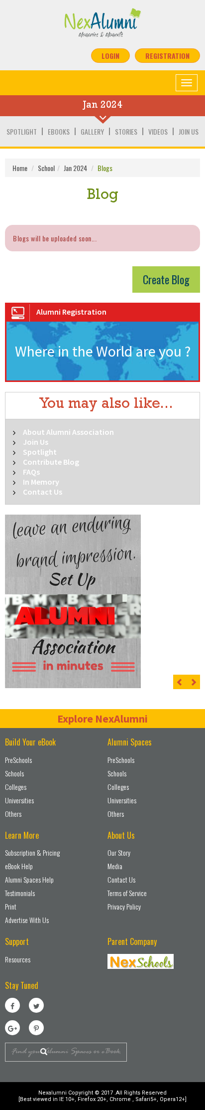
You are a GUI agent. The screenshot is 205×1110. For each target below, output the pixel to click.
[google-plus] (12, 1027)
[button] (180, 682)
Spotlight (21, 131)
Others (13, 813)
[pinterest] (36, 1027)
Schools (14, 773)
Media (114, 866)
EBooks (59, 131)
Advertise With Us (27, 920)
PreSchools (18, 759)
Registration (167, 55)
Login (110, 55)
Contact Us (42, 492)
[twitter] (36, 1005)
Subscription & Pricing (32, 852)
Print (10, 906)
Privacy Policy (124, 906)
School (46, 168)
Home (19, 168)
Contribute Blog (51, 462)
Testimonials (20, 893)
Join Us (189, 131)
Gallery (92, 131)
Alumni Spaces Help (29, 879)
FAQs (31, 472)
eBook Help (19, 866)
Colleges (15, 786)
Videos (158, 131)
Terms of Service (127, 893)
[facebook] (12, 1005)
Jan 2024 (75, 168)
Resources (17, 959)
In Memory (41, 482)
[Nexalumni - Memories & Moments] (102, 22)
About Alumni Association (68, 432)
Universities (19, 800)
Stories (126, 131)
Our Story (118, 852)
